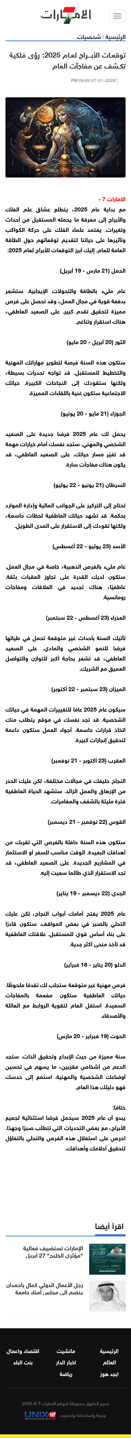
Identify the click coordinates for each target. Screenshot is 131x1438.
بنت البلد (23, 1361)
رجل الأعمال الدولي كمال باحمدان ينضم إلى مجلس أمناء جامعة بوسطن (44, 1291)
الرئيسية (116, 36)
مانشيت (66, 1350)
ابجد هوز (109, 1373)
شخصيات (89, 36)
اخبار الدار (66, 1361)
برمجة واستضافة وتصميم (82, 1415)
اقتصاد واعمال (23, 1350)
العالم (109, 1361)
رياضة (66, 1373)
